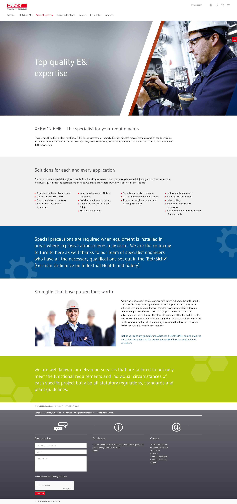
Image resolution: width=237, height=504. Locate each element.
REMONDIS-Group (105, 412)
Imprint (39, 412)
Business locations (66, 15)
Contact (109, 15)
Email (154, 462)
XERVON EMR (25, 15)
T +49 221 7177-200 (158, 456)
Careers (82, 15)
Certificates (95, 15)
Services (11, 15)
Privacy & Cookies (53, 412)
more (96, 450)
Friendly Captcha (68, 489)
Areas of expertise (44, 15)
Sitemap (68, 412)
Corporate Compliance (84, 412)
